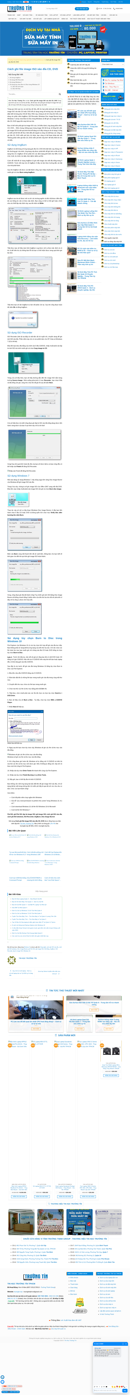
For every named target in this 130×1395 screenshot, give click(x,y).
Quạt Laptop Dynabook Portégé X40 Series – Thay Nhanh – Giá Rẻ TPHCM (65, 1187)
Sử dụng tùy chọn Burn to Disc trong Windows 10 (24, 84)
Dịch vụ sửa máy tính (107, 1281)
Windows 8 (41, 60)
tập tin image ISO (18, 951)
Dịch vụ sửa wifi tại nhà (108, 1301)
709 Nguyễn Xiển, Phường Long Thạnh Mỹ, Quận (37, 1262)
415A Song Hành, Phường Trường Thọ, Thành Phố (37, 1259)
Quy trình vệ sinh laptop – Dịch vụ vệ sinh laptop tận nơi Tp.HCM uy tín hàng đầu (21, 973)
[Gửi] (60, 94)
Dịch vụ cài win (109, 250)
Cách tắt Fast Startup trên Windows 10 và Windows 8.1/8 (53, 854)
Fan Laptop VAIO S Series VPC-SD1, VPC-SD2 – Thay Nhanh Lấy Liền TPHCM (88, 1187)
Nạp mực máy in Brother (112, 141)
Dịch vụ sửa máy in (106, 1304)
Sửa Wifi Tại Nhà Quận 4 (19, 907)
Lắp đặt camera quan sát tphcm (110, 1311)
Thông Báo (97, 2)
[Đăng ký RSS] (42, 2)
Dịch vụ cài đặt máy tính (108, 1284)
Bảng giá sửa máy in (111, 112)
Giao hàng (73, 1287)
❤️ (122, 1387)
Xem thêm (36, 1028)
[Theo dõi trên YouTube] (45, 2)
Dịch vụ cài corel (110, 260)
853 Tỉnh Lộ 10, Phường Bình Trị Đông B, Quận (95, 1262)
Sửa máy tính (27, 15)
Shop (19, 15)
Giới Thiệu (113, 2)
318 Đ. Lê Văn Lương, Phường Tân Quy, (91, 1252)
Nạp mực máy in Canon (112, 145)
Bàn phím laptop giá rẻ (112, 178)
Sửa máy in (113, 15)
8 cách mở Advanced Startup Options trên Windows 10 (28, 925)
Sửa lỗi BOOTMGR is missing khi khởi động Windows (34, 880)
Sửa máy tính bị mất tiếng (113, 214)
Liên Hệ (120, 2)
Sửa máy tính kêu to (111, 210)
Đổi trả (72, 1291)
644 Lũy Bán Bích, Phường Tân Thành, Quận (93, 1249)
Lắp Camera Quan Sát (51, 19)
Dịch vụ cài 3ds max (111, 267)
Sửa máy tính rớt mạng (112, 217)
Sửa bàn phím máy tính (112, 227)
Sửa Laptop (53, 15)
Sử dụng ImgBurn (15, 77)
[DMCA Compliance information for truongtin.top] (79, 1311)
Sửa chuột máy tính (110, 224)
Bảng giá (65, 19)
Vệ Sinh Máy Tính (41, 15)
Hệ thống (33, 60)
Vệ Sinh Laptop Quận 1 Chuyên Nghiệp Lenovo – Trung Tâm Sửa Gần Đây (86, 162)
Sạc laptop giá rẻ (110, 184)
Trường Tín (11, 60)
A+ (104, 1386)
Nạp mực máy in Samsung (113, 159)
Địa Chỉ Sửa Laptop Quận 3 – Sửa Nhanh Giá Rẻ (27, 899)
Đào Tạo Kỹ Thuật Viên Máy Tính (98, 19)
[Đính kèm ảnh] (94, 1386)
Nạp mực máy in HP (111, 148)
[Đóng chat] (126, 1343)
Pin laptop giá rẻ (109, 181)
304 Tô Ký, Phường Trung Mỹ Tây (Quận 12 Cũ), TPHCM (36, 1249)
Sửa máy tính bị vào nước (113, 234)
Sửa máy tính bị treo (111, 203)
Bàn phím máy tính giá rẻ (112, 174)
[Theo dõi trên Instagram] (32, 2)
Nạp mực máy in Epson (112, 166)
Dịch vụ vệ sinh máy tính (108, 1287)
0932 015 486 (53, 1296)
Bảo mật (73, 1281)
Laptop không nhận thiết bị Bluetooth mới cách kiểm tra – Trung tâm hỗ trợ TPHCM (87, 189)
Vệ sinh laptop (65, 15)
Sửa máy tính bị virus (111, 196)
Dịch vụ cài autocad (111, 256)
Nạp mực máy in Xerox (112, 162)
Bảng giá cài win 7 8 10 (112, 119)
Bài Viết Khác (17, 88)
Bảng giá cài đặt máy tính (112, 130)
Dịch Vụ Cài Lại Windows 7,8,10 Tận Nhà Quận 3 (27, 913)
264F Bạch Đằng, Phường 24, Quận (91, 1245)
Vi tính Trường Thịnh (107, 1314)
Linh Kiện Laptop (79, 15)
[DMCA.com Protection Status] (79, 1302)
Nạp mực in (12, 19)
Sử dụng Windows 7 (16, 82)
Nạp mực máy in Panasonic (113, 152)
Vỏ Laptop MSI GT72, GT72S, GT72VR (42, 1187)
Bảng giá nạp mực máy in (113, 116)
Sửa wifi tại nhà (25, 19)
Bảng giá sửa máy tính (112, 109)
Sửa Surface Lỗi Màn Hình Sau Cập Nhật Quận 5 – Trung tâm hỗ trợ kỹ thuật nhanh (87, 226)
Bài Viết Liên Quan (18, 86)
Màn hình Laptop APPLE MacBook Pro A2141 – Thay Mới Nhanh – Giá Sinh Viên (19, 1187)
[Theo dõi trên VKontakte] (49, 2)
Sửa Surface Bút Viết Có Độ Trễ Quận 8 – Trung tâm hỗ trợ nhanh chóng (87, 127)
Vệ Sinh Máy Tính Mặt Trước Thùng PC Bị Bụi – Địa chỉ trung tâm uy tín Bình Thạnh (87, 175)
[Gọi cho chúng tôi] (38, 2)
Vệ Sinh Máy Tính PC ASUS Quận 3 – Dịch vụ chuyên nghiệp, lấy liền (86, 288)
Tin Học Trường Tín (70, 1340)
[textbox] (107, 1391)
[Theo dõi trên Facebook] (31, 2)
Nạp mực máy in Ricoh (112, 155)
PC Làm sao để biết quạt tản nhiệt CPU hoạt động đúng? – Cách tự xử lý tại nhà (87, 114)
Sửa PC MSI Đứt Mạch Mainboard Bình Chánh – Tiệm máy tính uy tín (86, 262)
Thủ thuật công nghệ (77, 19)
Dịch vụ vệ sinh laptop (107, 1291)
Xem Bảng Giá (113, 1326)
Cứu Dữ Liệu (37, 19)
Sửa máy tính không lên (112, 207)
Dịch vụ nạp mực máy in (108, 1307)
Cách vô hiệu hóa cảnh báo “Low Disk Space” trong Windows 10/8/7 (52, 880)
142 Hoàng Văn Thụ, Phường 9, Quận (92, 1259)
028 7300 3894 (43, 1296)
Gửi (125, 1390)
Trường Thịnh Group (48, 1287)
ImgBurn (52, 949)
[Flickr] (47, 2)
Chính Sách (21, 1329)
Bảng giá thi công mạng (112, 133)
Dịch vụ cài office (110, 253)
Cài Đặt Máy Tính (93, 15)
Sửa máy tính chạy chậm (112, 200)
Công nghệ (43, 947)
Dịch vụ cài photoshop (111, 263)
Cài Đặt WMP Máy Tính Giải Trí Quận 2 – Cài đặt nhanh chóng (86, 201)
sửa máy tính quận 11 (58, 1329)
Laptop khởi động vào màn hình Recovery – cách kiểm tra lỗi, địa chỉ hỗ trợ (87, 239)
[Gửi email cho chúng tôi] (36, 2)
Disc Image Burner (22, 949)
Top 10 (89, 2)
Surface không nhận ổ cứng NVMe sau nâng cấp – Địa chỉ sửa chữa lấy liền (87, 150)
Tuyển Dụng (105, 2)
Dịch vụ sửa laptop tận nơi (109, 1277)
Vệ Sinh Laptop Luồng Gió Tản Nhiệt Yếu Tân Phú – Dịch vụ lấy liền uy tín (87, 213)
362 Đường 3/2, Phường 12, (88, 1255)
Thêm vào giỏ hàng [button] (19, 1196)
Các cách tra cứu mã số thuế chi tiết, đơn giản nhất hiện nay (30, 936)
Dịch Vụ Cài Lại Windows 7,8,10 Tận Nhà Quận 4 (27, 910)
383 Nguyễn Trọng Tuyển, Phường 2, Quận (35, 1252)
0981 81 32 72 (12, 1298)
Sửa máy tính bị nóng (111, 220)
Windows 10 (27, 951)
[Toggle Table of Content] (37, 74)
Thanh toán (74, 1284)
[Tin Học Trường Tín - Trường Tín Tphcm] (24, 8)
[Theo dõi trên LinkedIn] (43, 2)
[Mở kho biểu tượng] (126, 1386)
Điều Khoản (12, 1329)
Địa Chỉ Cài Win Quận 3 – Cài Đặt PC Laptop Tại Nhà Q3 (29, 904)
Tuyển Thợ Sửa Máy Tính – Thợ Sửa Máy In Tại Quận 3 (29, 919)
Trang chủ (11, 15)
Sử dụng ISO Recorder (17, 80)
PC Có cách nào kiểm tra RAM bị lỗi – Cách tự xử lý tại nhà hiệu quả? (87, 251)
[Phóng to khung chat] (123, 1343)
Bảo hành (73, 1294)
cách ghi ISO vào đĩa (52, 947)
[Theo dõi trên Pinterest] (40, 2)
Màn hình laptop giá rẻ (111, 188)
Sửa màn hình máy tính (112, 231)
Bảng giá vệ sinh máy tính (113, 126)
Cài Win (103, 15)
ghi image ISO (40, 949)
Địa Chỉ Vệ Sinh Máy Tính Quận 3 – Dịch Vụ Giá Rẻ (27, 901)
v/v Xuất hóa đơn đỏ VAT (71, 1320)
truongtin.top (18, 1292)
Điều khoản (74, 1277)
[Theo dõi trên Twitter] (34, 2)
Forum (84, 2)
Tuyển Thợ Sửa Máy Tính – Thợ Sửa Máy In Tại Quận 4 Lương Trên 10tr (34, 916)
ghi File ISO (31, 949)
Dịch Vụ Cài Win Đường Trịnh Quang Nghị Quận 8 (27, 933)
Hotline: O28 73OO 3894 (14, 2)
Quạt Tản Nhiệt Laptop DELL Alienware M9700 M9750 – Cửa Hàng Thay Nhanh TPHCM (111, 1066)
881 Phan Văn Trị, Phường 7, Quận (31, 1245)
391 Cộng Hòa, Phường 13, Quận (31, 1255)
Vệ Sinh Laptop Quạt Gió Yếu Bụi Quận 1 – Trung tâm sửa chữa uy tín (86, 138)
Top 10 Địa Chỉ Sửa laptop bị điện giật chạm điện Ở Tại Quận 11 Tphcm (33, 922)
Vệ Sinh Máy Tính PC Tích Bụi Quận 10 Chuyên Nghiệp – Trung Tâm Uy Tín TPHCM (87, 275)
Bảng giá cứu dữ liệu (111, 123)
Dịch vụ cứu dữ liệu (106, 1297)
